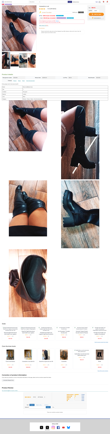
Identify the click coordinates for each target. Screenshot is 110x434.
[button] (107, 2)
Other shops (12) (44, 25)
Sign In (97, 1)
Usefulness (46, 404)
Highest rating (39, 404)
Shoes (19, 80)
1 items (82, 398)
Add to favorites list (97, 18)
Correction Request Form (8, 380)
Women (14, 80)
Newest (31, 404)
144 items (40, 397)
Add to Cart (97, 14)
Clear (53, 407)
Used (56, 18)
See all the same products (103, 370)
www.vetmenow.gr (8, 1)
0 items (82, 400)
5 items (82, 395)
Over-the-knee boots (30, 80)
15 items (83, 394)
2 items (82, 397)
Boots (23, 80)
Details (57, 21)
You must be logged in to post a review (10, 390)
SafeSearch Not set (76, 1)
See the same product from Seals (101, 342)
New (51, 15)
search (69, 1)
